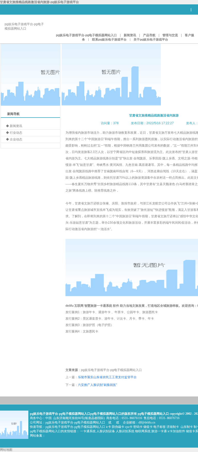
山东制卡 (186, 427)
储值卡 (148, 427)
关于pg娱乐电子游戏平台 (151, 39)
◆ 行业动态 (14, 132)
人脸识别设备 (105, 431)
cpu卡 (129, 427)
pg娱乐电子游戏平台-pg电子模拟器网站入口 (86, 35)
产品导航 (149, 35)
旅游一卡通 (159, 431)
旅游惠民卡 (150, 312)
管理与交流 (170, 35)
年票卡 (119, 312)
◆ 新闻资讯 (14, 126)
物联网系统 (143, 431)
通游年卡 (104, 312)
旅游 (93, 306)
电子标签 (159, 427)
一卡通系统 (104, 306)
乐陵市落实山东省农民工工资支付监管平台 (107, 377)
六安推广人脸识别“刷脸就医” (97, 385)
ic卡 (108, 427)
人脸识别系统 (125, 431)
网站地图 (6, 449)
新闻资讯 (130, 35)
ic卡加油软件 (176, 431)
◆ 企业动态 (14, 139)
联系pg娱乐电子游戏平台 (109, 39)
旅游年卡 (89, 312)
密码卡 (138, 427)
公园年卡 (133, 312)
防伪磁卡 (118, 427)
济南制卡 (173, 427)
